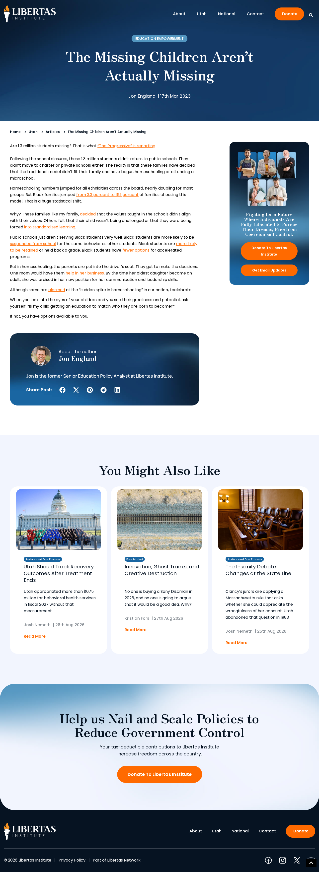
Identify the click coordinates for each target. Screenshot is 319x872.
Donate (289, 14)
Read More (35, 636)
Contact (255, 14)
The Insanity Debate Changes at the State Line (258, 570)
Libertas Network (124, 860)
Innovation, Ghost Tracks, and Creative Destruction (162, 570)
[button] (62, 390)
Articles (53, 131)
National (226, 14)
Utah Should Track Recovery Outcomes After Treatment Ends (59, 573)
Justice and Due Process (42, 559)
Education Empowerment (159, 38)
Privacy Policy (72, 860)
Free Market (134, 559)
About (179, 14)
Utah (202, 14)
